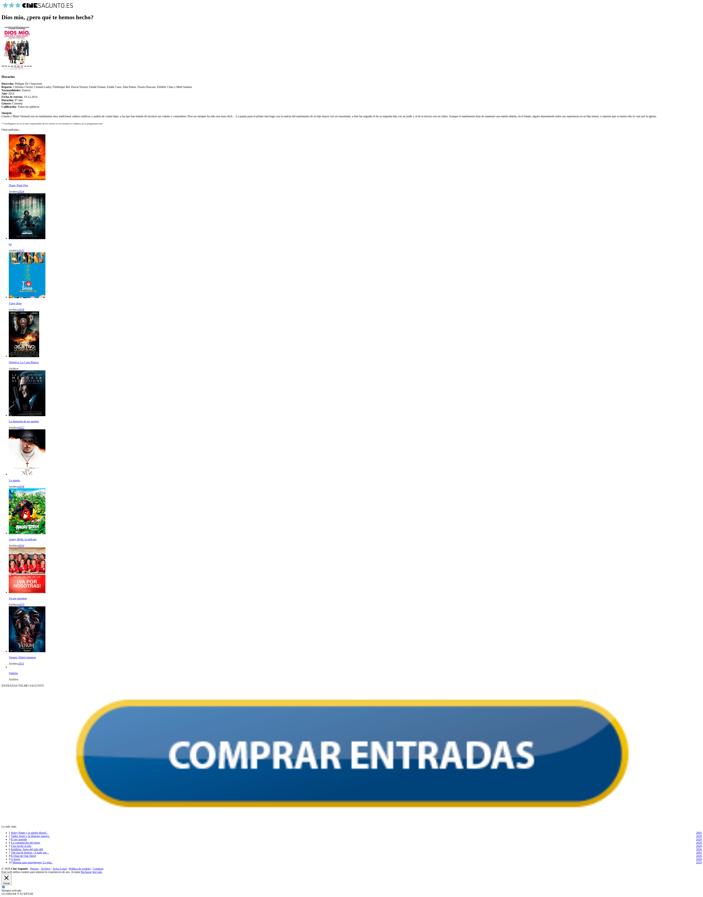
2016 (21, 545)
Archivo (45, 868)
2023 (21, 250)
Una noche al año (21, 846)
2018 (21, 309)
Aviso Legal (60, 868)
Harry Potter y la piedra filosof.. (29, 832)
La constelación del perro (25, 842)
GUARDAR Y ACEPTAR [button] (17, 893)
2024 (21, 191)
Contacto (98, 868)
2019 (21, 604)
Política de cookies (80, 868)
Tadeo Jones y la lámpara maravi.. (30, 836)
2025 (699, 862)
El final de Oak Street (23, 855)
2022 (21, 427)
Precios (34, 868)
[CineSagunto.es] (38, 8)
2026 (699, 836)
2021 (21, 663)
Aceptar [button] (75, 872)
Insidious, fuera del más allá (27, 849)
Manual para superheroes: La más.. (32, 862)
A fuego (15, 859)
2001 (699, 832)
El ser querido (19, 839)
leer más (97, 872)
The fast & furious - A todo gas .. (30, 852)
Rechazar (86, 872)
